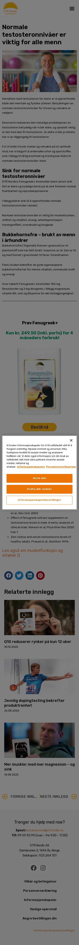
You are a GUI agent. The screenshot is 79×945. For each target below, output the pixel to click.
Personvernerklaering (61, 466)
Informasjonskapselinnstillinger (39, 499)
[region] (39, 472)
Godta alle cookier (39, 488)
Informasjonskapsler (31, 466)
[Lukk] (71, 440)
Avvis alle (39, 478)
